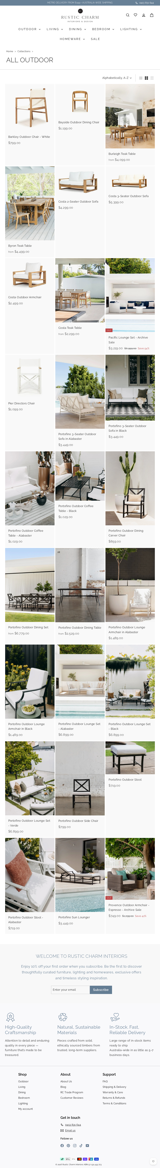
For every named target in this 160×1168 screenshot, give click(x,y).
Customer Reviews (71, 1097)
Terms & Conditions (114, 1103)
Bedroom (102, 29)
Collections (24, 51)
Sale (95, 39)
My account (25, 1108)
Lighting (129, 29)
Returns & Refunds (114, 1097)
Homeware (71, 39)
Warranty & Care (113, 1092)
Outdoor (28, 29)
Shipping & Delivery (114, 1086)
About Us (66, 1081)
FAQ (105, 1081)
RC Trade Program (71, 1092)
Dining (76, 29)
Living (53, 29)
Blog (63, 1086)
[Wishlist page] (136, 15)
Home (10, 51)
